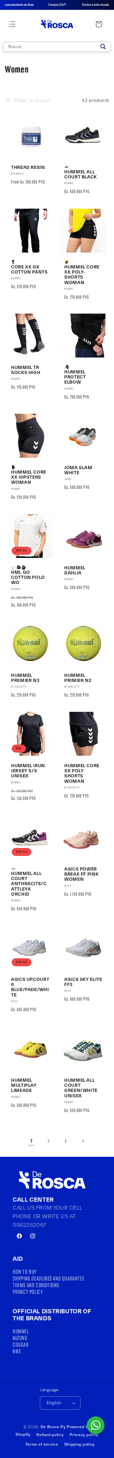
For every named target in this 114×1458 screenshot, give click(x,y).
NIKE (17, 1351)
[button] (13, 24)
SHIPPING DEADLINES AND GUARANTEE (48, 1278)
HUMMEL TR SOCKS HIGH (25, 370)
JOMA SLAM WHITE (78, 470)
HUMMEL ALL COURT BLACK (80, 174)
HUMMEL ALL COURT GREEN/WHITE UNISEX (81, 1088)
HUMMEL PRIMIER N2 (78, 678)
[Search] (103, 47)
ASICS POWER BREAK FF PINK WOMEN (81, 874)
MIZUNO (20, 1338)
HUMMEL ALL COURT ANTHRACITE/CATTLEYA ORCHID (29, 884)
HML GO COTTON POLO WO (28, 577)
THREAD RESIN (28, 167)
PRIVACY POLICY (28, 1292)
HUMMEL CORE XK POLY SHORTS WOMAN (81, 773)
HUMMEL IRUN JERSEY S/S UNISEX (28, 770)
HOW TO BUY (25, 1272)
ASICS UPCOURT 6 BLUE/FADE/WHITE (30, 987)
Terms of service (41, 1444)
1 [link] (31, 1141)
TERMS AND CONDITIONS (36, 1285)
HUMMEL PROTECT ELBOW (75, 377)
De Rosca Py (53, 1427)
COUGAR (21, 1345)
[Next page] (83, 1141)
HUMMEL (21, 1331)
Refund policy (50, 1435)
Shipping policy (79, 1444)
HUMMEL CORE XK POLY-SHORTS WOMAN (81, 274)
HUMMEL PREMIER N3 (25, 678)
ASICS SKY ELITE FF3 (83, 982)
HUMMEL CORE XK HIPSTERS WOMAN (28, 477)
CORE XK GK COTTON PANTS (29, 269)
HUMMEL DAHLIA (75, 570)
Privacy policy (84, 1435)
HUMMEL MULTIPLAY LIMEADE (24, 1085)
